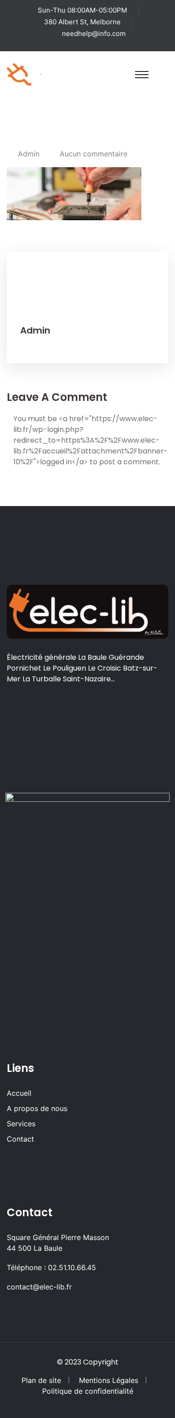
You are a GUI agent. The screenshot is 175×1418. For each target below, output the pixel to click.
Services (21, 1123)
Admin (28, 153)
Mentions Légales (108, 1380)
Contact (20, 1138)
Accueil (19, 1093)
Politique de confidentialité (87, 1391)
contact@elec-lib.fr (39, 1286)
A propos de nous (37, 1108)
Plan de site (41, 1380)
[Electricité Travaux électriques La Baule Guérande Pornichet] (41, 73)
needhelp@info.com (94, 33)
